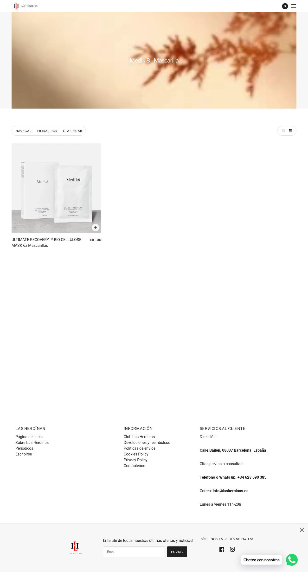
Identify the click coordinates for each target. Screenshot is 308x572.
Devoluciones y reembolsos (147, 442)
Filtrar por (47, 131)
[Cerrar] (301, 530)
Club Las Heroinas (139, 436)
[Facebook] (223, 549)
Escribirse (23, 454)
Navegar (23, 131)
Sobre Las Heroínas (32, 442)
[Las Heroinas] (25, 6)
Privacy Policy (136, 460)
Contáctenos (134, 465)
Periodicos (24, 448)
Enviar (177, 552)
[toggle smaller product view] (291, 131)
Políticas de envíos (139, 448)
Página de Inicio (29, 436)
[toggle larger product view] (282, 131)
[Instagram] (231, 549)
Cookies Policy (136, 454)
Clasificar (72, 131)
